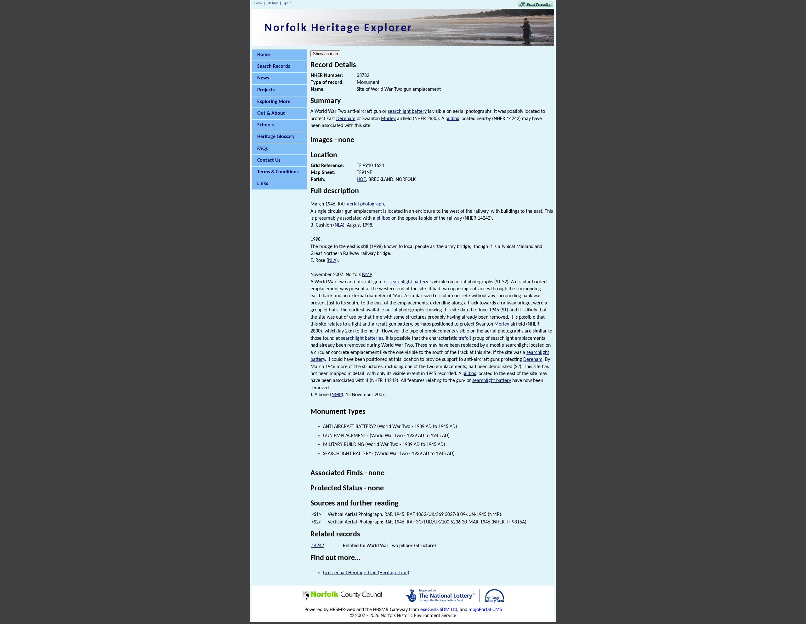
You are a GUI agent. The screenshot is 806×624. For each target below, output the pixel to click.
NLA (339, 225)
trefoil (464, 338)
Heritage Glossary (276, 136)
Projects (266, 90)
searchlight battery (407, 111)
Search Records (273, 66)
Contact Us (268, 160)
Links (262, 183)
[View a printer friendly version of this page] (535, 5)
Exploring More (273, 101)
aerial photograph (365, 204)
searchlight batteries (362, 338)
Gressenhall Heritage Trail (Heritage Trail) (366, 572)
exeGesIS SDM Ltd (438, 609)
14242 (317, 545)
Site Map (272, 3)
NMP (367, 274)
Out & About (271, 113)
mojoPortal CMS (485, 609)
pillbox (452, 118)
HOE (361, 179)
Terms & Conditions (277, 172)
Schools (265, 125)
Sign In (287, 3)
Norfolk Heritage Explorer (338, 28)
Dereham (345, 118)
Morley (388, 118)
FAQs (262, 148)
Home (258, 3)
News (263, 78)
